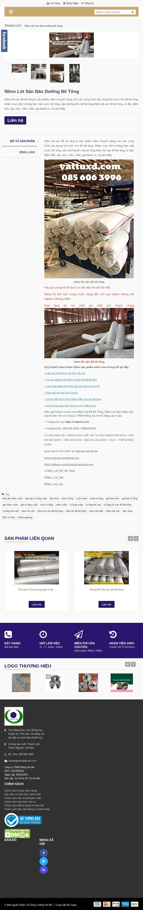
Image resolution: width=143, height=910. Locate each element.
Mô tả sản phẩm (22, 141)
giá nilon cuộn (10, 504)
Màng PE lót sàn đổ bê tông (106, 589)
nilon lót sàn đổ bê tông (50, 511)
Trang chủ (12, 25)
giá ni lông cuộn (29, 504)
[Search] (133, 12)
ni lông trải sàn (11, 511)
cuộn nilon (81, 498)
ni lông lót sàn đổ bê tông (117, 504)
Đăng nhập (72, 3)
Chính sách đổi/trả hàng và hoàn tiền (24, 805)
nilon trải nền (96, 511)
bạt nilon (54, 498)
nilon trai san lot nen (87, 451)
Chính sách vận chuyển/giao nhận (22, 798)
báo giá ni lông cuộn (36, 498)
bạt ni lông (67, 498)
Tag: (7, 494)
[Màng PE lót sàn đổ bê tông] (106, 567)
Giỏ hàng (55, 3)
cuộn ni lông (96, 498)
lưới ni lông (47, 504)
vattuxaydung (25, 517)
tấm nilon (128, 511)
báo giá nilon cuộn (12, 498)
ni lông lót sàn (93, 504)
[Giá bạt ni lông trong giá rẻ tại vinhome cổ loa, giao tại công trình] (36, 567)
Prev (6, 70)
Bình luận (27, 152)
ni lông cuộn (76, 504)
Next (136, 70)
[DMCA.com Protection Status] (17, 828)
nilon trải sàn (113, 511)
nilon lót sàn (28, 511)
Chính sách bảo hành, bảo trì (20, 801)
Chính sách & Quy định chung (20, 790)
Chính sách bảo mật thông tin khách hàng (27, 809)
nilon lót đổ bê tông (76, 511)
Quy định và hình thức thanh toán (22, 794)
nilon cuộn (61, 504)
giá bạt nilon (112, 498)
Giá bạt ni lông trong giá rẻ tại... (36, 589)
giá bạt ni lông (129, 498)
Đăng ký (89, 3)
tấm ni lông (9, 517)
